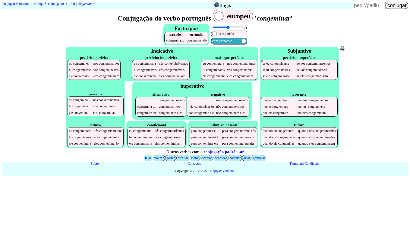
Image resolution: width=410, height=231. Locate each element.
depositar (221, 158)
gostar (171, 158)
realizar (159, 158)
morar (195, 158)
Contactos (194, 163)
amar (246, 158)
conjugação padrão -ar (224, 152)
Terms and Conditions (304, 163)
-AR (72, 4)
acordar (207, 158)
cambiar (235, 158)
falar (148, 158)
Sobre (95, 163)
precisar (183, 158)
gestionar (259, 158)
